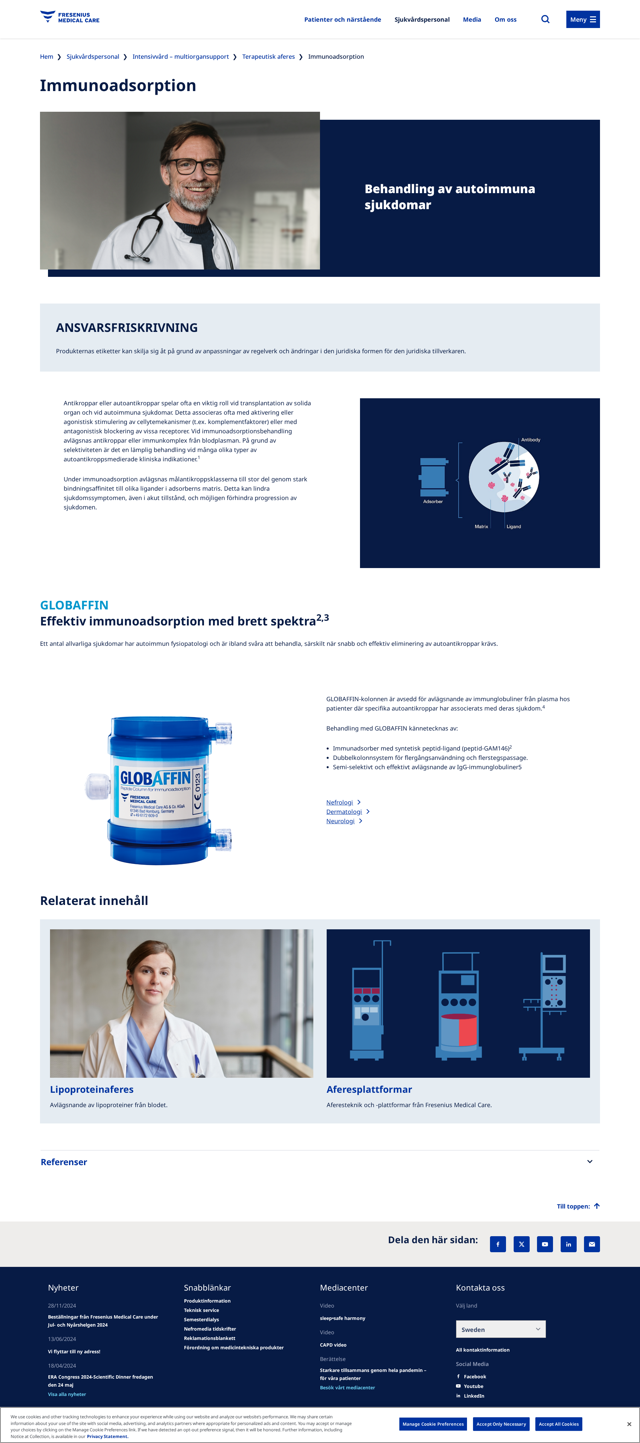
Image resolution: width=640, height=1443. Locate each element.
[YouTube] (545, 1244)
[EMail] (592, 1244)
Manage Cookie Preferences (433, 1424)
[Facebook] (498, 1244)
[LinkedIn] (569, 1244)
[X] (522, 1244)
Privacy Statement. (108, 1436)
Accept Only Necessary (501, 1424)
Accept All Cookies (559, 1424)
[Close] (629, 1424)
